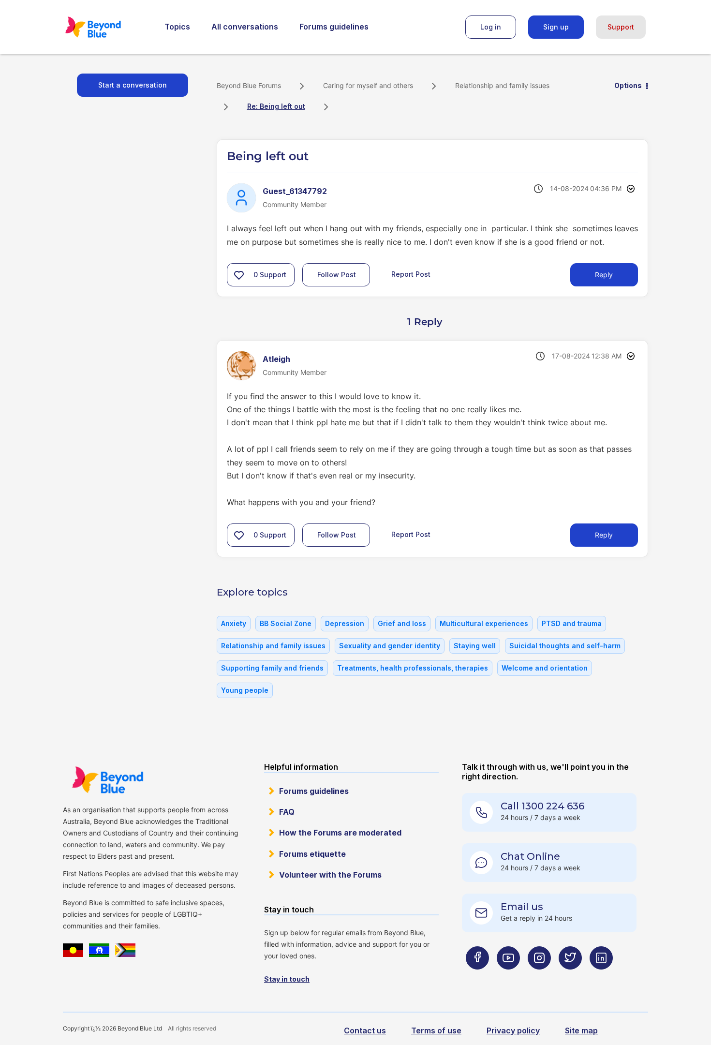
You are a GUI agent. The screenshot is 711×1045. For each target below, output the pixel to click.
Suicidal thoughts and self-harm (565, 646)
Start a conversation (132, 85)
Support (620, 27)
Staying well (475, 646)
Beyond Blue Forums (106, 27)
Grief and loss (402, 623)
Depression (344, 623)
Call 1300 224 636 (542, 806)
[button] (239, 275)
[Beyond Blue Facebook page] (477, 977)
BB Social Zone (285, 623)
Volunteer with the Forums (330, 875)
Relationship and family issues (502, 85)
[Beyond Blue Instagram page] (539, 977)
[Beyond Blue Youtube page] (508, 977)
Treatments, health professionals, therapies (412, 668)
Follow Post (336, 274)
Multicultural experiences (484, 623)
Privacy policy (513, 1030)
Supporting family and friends (272, 668)
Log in (490, 27)
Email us (522, 906)
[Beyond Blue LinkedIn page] (601, 977)
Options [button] (628, 85)
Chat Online (530, 856)
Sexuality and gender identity (389, 646)
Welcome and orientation (545, 668)
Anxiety (233, 623)
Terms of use (436, 1030)
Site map (581, 1030)
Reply (604, 274)
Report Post (410, 274)
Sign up (556, 27)
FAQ (287, 812)
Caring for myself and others (368, 85)
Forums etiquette (312, 854)
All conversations (244, 26)
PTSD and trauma (572, 623)
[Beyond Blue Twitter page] (570, 977)
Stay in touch (287, 979)
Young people (244, 690)
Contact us (365, 1030)
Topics (177, 26)
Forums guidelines (334, 26)
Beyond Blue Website (107, 780)
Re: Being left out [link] (276, 106)
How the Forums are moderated (340, 832)
